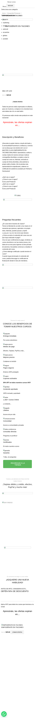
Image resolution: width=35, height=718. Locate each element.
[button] (4, 714)
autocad (5, 29)
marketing (6, 22)
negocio (5, 19)
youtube (5, 39)
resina (5, 26)
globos (5, 35)
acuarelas (6, 32)
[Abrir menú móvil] (4, 4)
